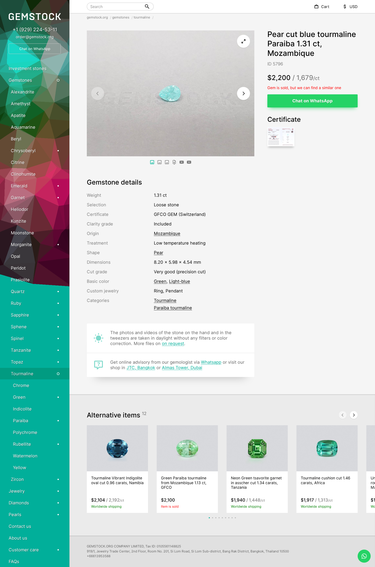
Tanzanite (21, 350)
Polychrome (25, 432)
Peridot (18, 268)
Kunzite (18, 221)
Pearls (15, 514)
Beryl (16, 139)
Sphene (19, 326)
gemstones (120, 17)
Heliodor (19, 209)
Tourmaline (165, 300)
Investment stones (27, 68)
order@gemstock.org (35, 37)
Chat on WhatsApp (312, 100)
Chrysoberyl (23, 150)
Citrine (18, 162)
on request (173, 343)
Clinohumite (23, 174)
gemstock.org (97, 17)
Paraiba (20, 420)
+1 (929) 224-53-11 (35, 29)
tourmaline (142, 17)
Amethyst (20, 103)
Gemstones (20, 80)
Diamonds (19, 502)
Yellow (19, 467)
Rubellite (22, 444)
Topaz (17, 362)
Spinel (17, 338)
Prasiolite (20, 279)
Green (19, 397)
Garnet (18, 197)
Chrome (21, 385)
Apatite (18, 115)
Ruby (16, 303)
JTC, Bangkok (141, 367)
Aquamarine (23, 127)
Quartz (18, 291)
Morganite (21, 244)
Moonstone (22, 232)
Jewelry (17, 491)
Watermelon (25, 456)
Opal (15, 256)
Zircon (17, 479)
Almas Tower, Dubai (182, 367)
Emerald (19, 185)
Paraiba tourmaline (173, 307)
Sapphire (20, 315)
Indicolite (22, 409)
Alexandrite (22, 92)
